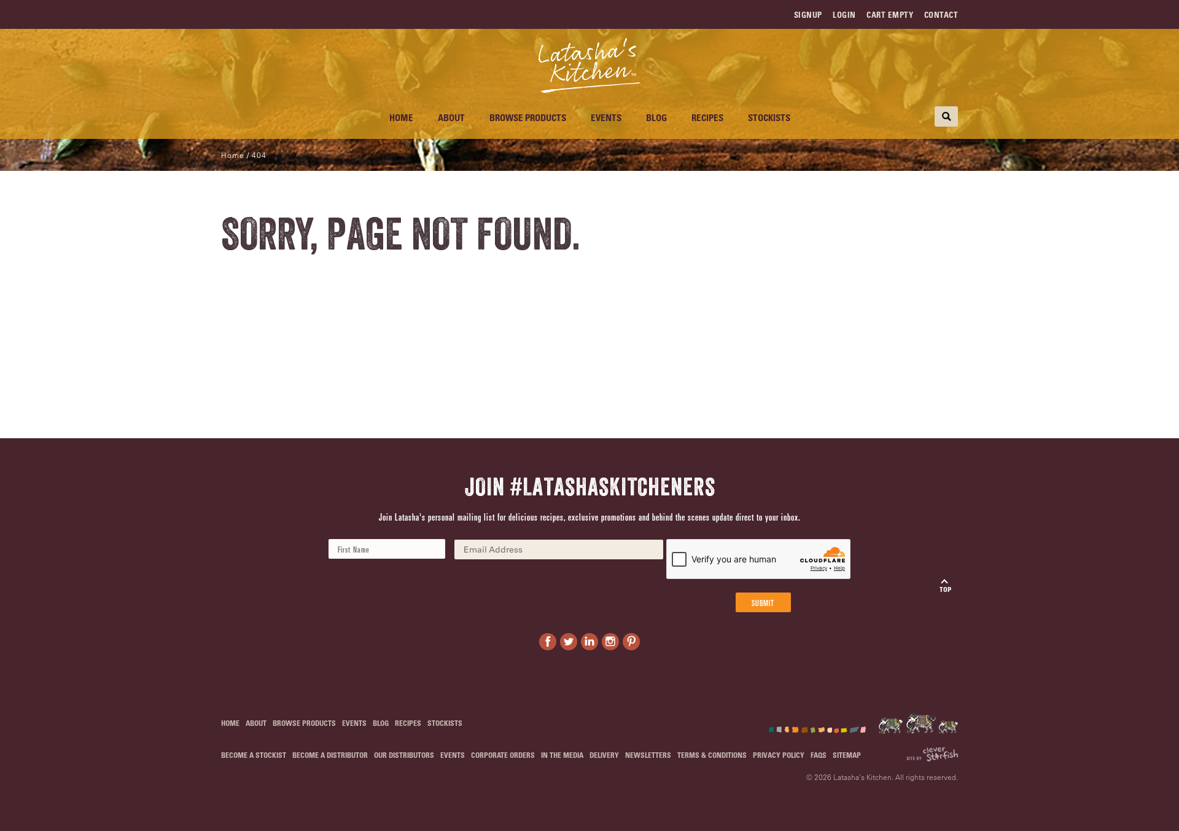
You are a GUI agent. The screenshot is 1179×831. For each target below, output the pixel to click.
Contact (941, 14)
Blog (656, 117)
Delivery (604, 755)
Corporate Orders (503, 755)
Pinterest (631, 641)
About (451, 117)
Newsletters (648, 755)
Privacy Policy (778, 755)
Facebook (547, 641)
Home (401, 117)
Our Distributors (404, 755)
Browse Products (527, 117)
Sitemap (847, 755)
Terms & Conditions (712, 755)
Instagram (610, 641)
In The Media (562, 755)
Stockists (769, 117)
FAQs (819, 755)
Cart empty (889, 14)
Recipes (707, 117)
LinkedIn (589, 641)
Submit (763, 602)
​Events (606, 117)
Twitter (568, 641)
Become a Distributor (330, 755)
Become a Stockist (253, 755)
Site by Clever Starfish (932, 754)
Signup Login (825, 14)
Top (945, 589)
